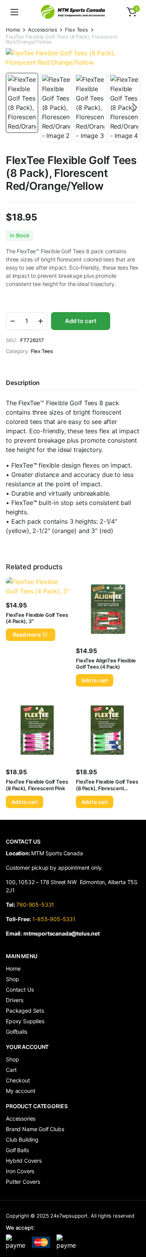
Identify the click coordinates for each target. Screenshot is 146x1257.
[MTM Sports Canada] (73, 12)
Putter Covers (23, 1181)
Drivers (14, 1000)
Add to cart (80, 321)
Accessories (42, 29)
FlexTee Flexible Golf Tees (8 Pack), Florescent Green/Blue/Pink (107, 788)
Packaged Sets (25, 1010)
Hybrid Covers (24, 1160)
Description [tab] (23, 383)
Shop (12, 979)
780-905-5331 (36, 904)
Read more (27, 634)
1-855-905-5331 (54, 919)
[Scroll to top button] (133, 1222)
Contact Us (19, 989)
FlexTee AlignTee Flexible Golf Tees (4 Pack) (106, 663)
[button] (131, 12)
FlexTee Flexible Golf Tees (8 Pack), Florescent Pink (37, 785)
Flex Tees (76, 29)
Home (13, 29)
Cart (11, 1069)
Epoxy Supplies (25, 1021)
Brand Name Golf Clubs (35, 1129)
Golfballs (16, 1031)
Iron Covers (20, 1171)
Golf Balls (17, 1150)
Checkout (18, 1080)
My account (20, 1091)
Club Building (22, 1139)
